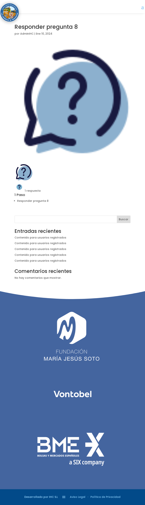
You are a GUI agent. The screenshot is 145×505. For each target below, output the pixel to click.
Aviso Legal (77, 497)
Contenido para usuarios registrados (40, 237)
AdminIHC (27, 34)
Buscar (123, 219)
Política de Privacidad (105, 497)
